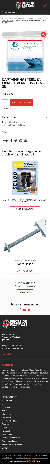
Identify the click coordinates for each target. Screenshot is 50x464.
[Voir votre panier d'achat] (45, 5)
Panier (4, 427)
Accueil (4, 18)
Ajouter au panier (21, 102)
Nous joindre (25, 292)
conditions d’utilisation (23, 458)
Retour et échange (9, 441)
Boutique (6, 424)
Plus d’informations (25, 209)
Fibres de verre (7, 21)
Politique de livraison (11, 438)
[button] (5, 5)
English (5, 448)
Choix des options (25, 271)
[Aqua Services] (25, 5)
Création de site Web (17, 461)
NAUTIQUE (13, 18)
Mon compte (7, 434)
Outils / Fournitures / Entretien (30, 18)
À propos (7, 364)
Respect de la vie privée (12, 444)
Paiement (6, 431)
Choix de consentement (40, 458)
